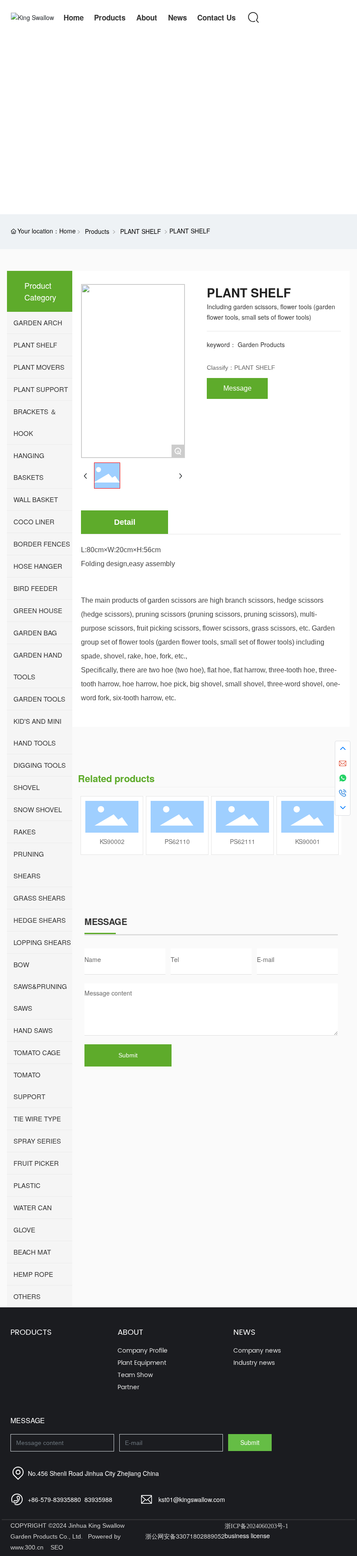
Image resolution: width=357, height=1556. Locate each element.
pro (13, 125)
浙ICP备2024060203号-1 (256, 1526)
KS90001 (307, 841)
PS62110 (177, 841)
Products (97, 231)
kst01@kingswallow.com (191, 1499)
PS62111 (242, 841)
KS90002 (112, 841)
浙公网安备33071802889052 (185, 1536)
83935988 (98, 1499)
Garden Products (261, 344)
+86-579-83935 (49, 1499)
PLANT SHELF (140, 231)
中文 (319, 17)
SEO (57, 1547)
